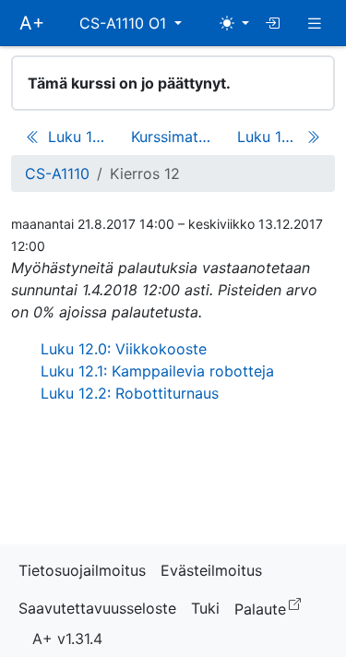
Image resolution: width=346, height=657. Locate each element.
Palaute (271, 607)
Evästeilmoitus (211, 570)
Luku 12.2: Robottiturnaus (130, 393)
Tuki (205, 608)
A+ (31, 23)
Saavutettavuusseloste (97, 608)
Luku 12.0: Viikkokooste (124, 349)
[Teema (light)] (234, 23)
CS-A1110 (57, 173)
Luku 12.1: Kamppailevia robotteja (157, 371)
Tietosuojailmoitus (82, 570)
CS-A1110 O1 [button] (125, 23)
